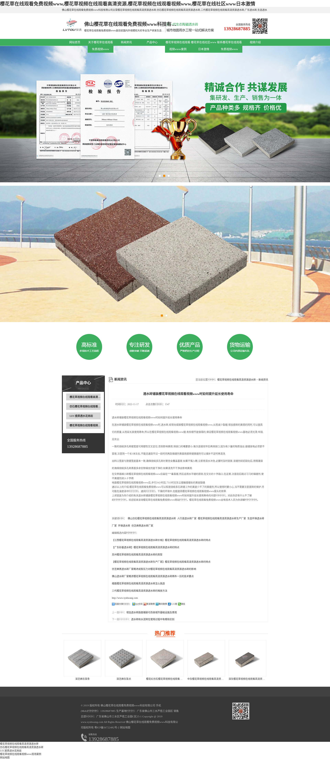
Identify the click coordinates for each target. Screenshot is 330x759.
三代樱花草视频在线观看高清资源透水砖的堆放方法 (139, 590)
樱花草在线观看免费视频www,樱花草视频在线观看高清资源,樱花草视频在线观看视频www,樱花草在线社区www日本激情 (127, 4)
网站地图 (125, 727)
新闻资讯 (126, 42)
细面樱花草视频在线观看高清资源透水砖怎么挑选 (138, 583)
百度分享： (123, 604)
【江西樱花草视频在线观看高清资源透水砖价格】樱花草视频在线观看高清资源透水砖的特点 (161, 540)
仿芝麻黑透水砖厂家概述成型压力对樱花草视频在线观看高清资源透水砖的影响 (154, 569)
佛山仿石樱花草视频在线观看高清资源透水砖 (152, 518)
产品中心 (152, 42)
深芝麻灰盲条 (82, 679)
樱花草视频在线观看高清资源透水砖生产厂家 (222, 518)
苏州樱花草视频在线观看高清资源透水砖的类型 (137, 554)
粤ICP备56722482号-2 (106, 727)
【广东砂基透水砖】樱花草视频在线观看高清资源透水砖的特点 (145, 547)
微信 (183, 604)
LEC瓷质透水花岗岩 (81, 416)
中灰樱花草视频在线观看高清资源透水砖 (209, 679)
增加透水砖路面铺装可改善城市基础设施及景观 (151, 612)
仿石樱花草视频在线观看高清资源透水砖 (93, 406)
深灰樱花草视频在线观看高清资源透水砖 (250, 679)
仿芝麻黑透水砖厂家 (142, 525)
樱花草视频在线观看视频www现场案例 (92, 425)
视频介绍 (255, 42)
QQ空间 (138, 604)
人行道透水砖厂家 (186, 518)
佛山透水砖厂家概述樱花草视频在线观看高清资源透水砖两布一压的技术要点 (153, 576)
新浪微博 (150, 604)
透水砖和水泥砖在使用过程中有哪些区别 (152, 619)
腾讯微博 (163, 604)
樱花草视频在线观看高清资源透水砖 (90, 397)
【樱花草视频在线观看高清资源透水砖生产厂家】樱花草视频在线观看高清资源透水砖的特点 (161, 562)
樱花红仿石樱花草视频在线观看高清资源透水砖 (171, 679)
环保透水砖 (124, 525)
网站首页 (74, 42)
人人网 (174, 604)
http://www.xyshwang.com (125, 598)
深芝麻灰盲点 (124, 679)
